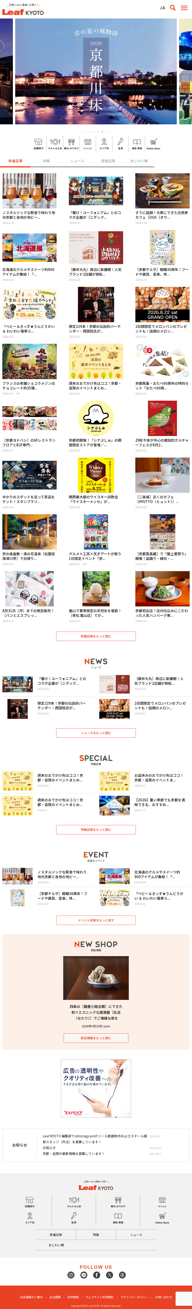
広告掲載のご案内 (31, 1297)
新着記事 (15, 160)
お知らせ (49, 1147)
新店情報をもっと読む (96, 1038)
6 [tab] (106, 131)
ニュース (77, 160)
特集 (46, 160)
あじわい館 (139, 160)
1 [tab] (85, 131)
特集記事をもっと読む (96, 829)
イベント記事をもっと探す (96, 920)
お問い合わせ (163, 1297)
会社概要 (55, 1297)
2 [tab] (89, 131)
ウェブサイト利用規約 (99, 1297)
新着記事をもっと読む (96, 636)
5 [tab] (102, 131)
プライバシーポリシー (134, 1297)
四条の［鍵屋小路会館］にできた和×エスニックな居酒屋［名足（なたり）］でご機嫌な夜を (96, 1012)
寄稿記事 (108, 160)
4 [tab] (98, 131)
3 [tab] (94, 131)
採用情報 (73, 1297)
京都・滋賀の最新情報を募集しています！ (74, 1153)
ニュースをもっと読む (96, 733)
